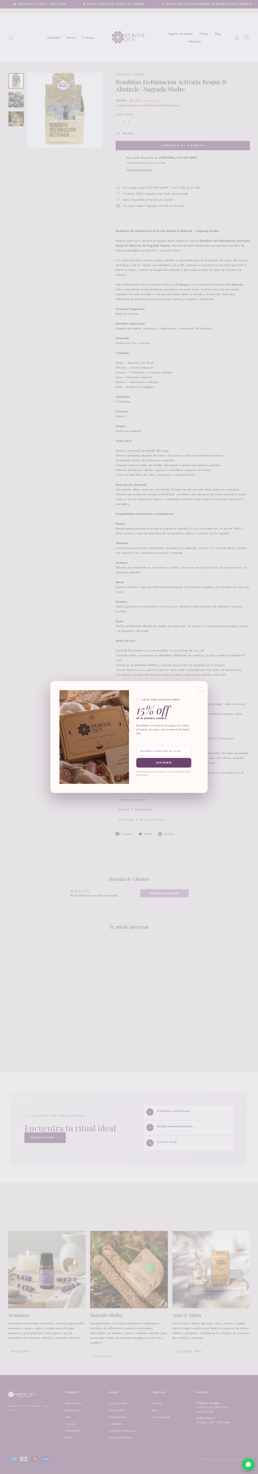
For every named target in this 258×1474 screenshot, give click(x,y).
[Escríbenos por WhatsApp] (248, 1464)
